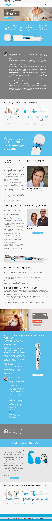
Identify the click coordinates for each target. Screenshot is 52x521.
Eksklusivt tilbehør (36, 324)
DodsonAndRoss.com (13, 417)
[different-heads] (37, 457)
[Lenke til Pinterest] (47, 515)
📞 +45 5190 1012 (6, 1)
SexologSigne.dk (18, 433)
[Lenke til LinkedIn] (44, 515)
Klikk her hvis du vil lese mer (15, 218)
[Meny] (40, 5)
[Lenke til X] (43, 515)
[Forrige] (5, 114)
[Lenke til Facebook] (41, 515)
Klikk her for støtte (11, 1)
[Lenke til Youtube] (46, 515)
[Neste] (46, 114)
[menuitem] (38, 5)
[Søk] (38, 5)
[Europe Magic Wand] (8, 5)
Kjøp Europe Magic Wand (8, 17)
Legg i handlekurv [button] (8, 123)
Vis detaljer (8, 124)
